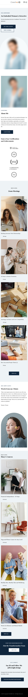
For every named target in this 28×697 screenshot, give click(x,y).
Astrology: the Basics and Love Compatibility (12, 319)
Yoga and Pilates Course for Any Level (11, 539)
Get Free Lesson (8, 26)
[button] (12, 409)
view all (14, 373)
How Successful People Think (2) (9, 362)
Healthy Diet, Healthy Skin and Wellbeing (12, 582)
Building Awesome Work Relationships (10, 233)
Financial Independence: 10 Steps (10, 496)
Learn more (7, 131)
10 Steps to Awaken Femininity (8, 276)
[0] (24, 2)
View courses (7, 30)
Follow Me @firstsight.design (12, 679)
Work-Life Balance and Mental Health (11, 625)
